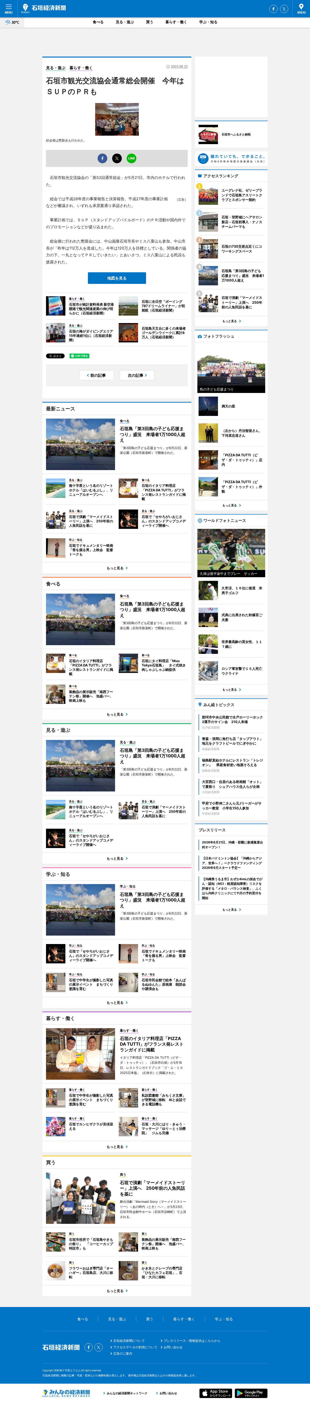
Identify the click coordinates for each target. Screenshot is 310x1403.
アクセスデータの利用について (135, 1347)
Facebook (273, 9)
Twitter (284, 9)
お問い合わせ (173, 1347)
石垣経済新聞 (43, 8)
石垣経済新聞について (129, 1341)
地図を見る (117, 278)
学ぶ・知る (208, 22)
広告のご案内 (122, 1353)
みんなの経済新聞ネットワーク (66, 1393)
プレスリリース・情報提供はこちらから (192, 1341)
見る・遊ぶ (125, 22)
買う (149, 22)
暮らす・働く (176, 22)
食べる (98, 22)
